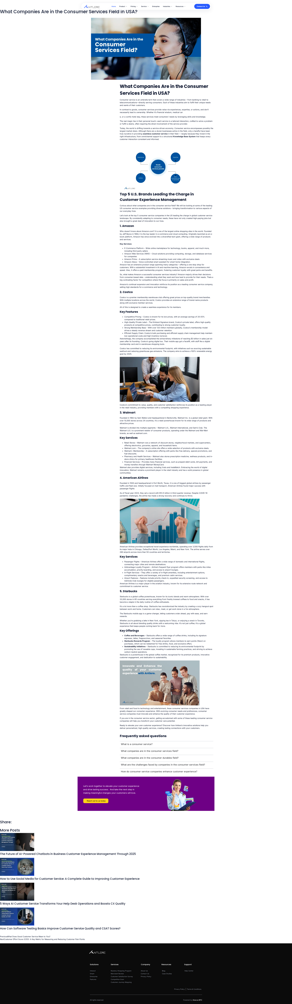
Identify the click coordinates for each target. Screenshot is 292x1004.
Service (144, 6)
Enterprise (156, 6)
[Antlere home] (92, 6)
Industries (166, 6)
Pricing (133, 6)
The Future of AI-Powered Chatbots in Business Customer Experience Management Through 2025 (68, 854)
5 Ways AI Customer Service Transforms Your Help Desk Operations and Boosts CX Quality (62, 903)
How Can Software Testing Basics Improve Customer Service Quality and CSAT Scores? (60, 928)
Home (114, 6)
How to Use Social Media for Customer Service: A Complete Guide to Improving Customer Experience (70, 879)
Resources (179, 6)
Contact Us (201, 6)
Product (122, 6)
